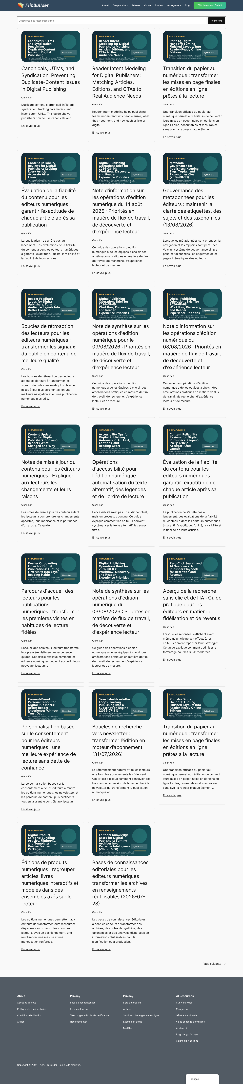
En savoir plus (30, 125)
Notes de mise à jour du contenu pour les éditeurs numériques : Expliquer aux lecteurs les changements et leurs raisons (50, 479)
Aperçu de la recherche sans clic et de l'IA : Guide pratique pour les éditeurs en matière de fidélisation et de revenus (192, 604)
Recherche (216, 20)
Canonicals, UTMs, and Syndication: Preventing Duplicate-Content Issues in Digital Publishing (50, 78)
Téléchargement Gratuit (210, 5)
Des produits (119, 5)
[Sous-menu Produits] (127, 5)
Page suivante (214, 963)
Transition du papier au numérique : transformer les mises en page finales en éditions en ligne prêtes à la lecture (191, 82)
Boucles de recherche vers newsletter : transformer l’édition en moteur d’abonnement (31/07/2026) (118, 740)
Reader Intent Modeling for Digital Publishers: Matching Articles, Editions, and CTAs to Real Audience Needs (119, 82)
